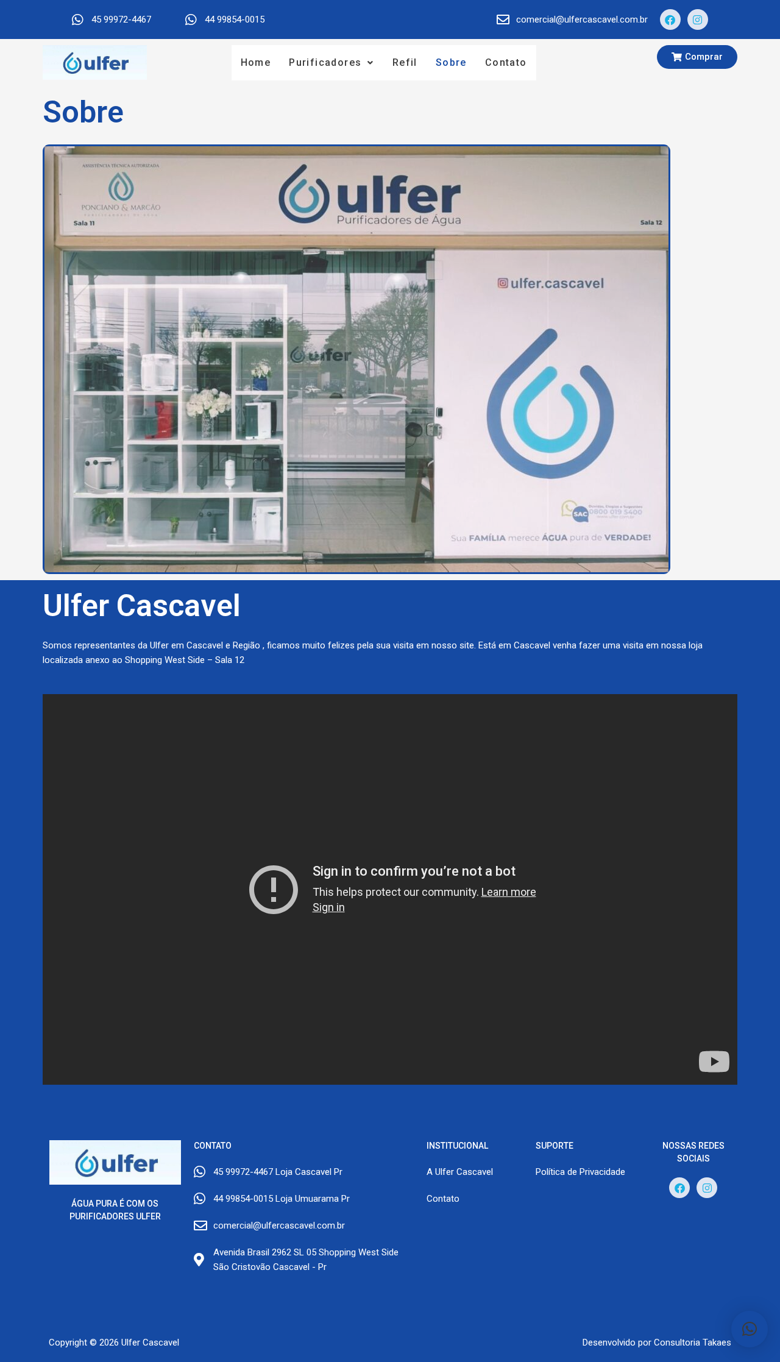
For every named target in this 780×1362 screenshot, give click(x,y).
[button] (331, 62)
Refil (404, 62)
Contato (506, 62)
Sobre (451, 62)
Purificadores (325, 62)
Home (256, 62)
